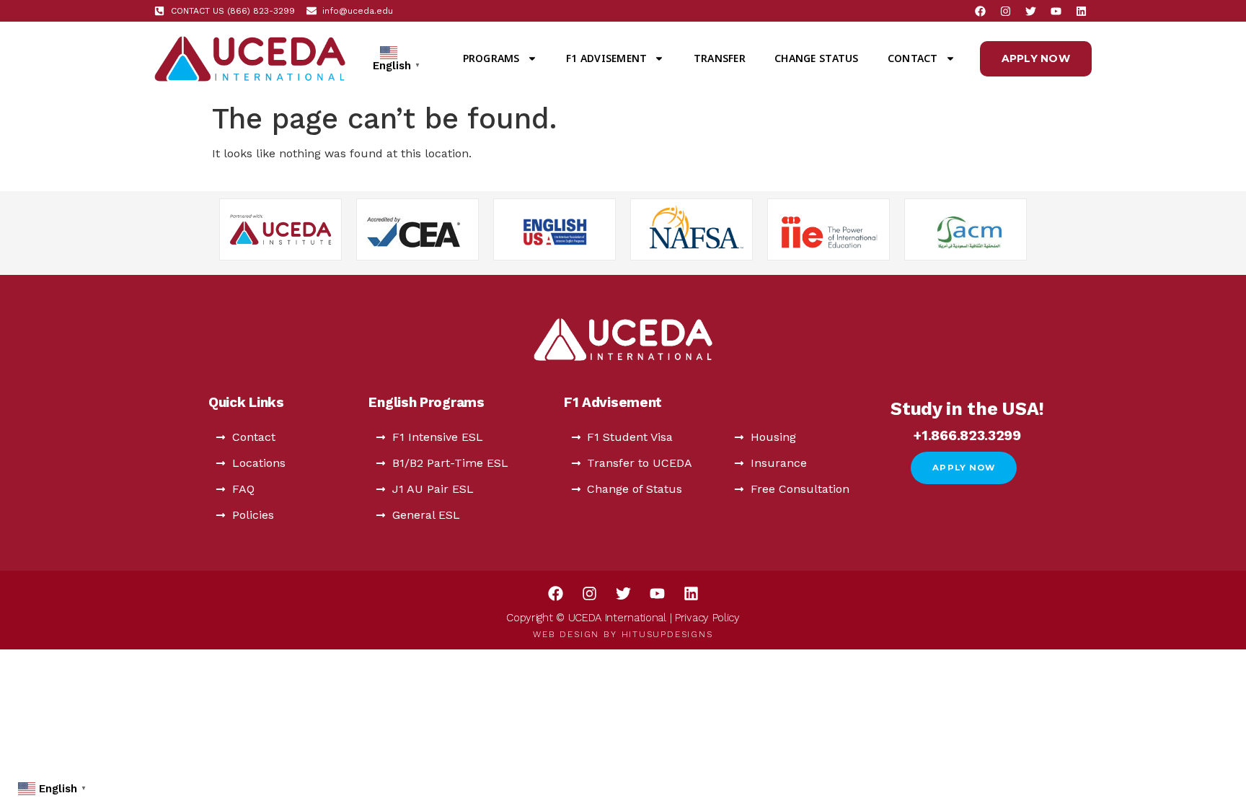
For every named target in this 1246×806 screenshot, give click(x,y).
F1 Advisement (606, 58)
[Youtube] (1055, 11)
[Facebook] (980, 11)
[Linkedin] (1081, 11)
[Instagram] (1005, 11)
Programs (491, 58)
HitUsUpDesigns (667, 634)
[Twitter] (1030, 11)
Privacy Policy (707, 617)
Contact (913, 58)
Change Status (816, 58)
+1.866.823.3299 (967, 435)
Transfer (720, 58)
